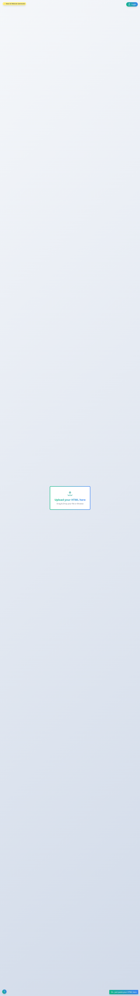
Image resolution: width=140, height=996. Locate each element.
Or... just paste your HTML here (123, 992)
